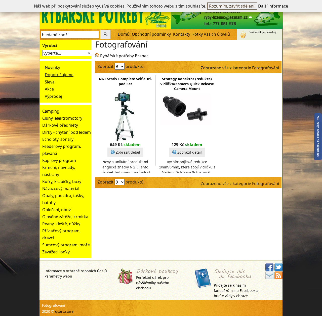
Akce (49, 89)
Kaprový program (59, 160)
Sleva (50, 82)
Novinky (52, 67)
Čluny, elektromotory (62, 118)
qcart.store (64, 311)
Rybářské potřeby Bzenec (124, 56)
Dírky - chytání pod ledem (66, 132)
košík (258, 32)
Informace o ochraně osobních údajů (76, 270)
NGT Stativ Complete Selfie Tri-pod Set (125, 81)
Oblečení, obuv (56, 209)
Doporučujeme (59, 74)
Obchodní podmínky (151, 34)
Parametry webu (58, 276)
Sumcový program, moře (66, 245)
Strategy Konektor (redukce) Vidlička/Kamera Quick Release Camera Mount (187, 83)
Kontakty (181, 34)
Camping (50, 111)
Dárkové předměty (60, 125)
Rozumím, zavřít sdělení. (232, 6)
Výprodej (53, 96)
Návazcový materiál (60, 188)
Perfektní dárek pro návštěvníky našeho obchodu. (152, 282)
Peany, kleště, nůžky (61, 224)
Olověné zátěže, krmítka (65, 216)
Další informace (273, 6)
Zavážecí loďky (56, 252)
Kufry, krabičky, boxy (61, 181)
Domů (124, 34)
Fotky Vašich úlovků (211, 34)
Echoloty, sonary (57, 139)
